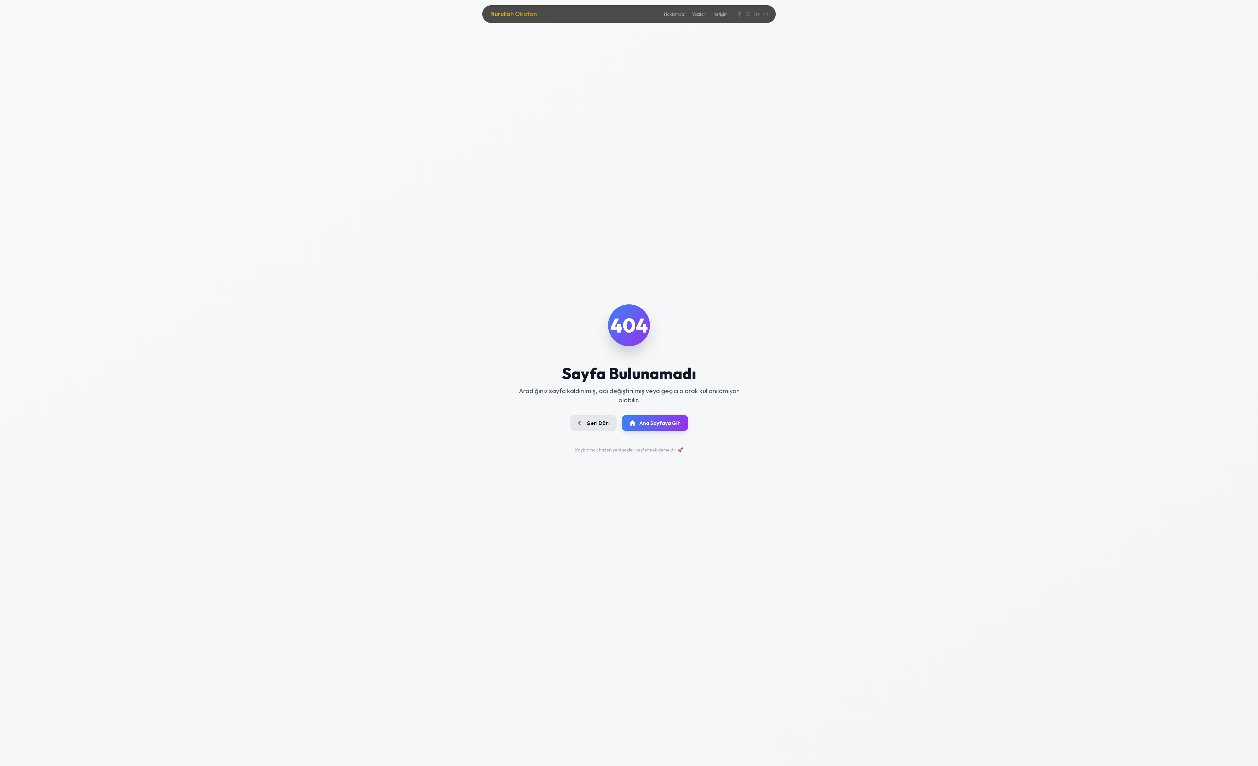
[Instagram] (765, 14)
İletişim (721, 14)
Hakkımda (674, 14)
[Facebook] (739, 14)
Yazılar (699, 14)
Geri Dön (597, 423)
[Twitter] (748, 14)
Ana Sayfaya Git (659, 423)
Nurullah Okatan (513, 14)
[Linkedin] (756, 14)
